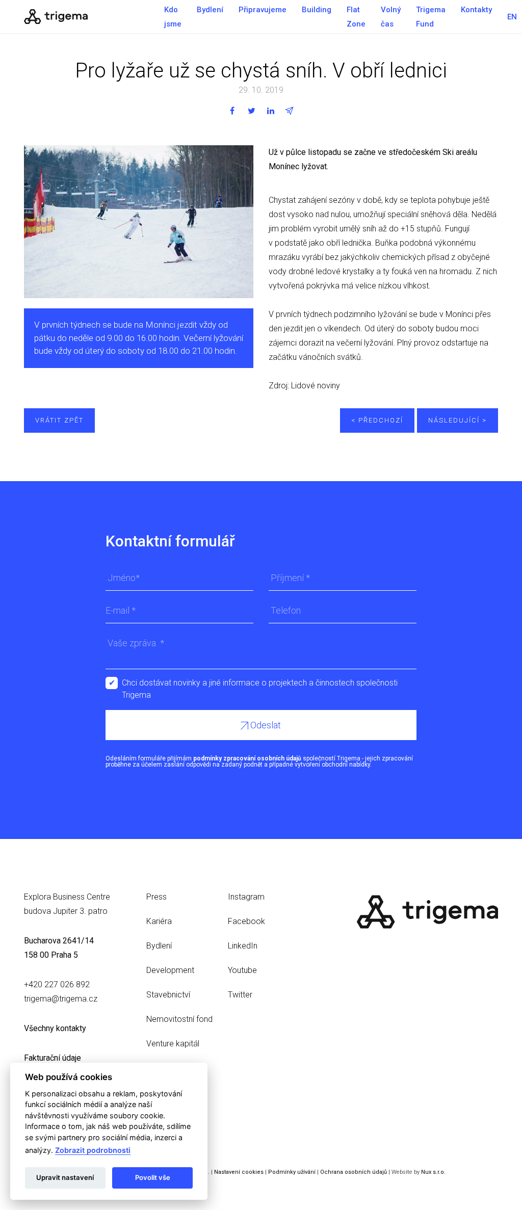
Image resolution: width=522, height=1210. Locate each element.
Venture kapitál (172, 1043)
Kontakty (476, 9)
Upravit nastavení (65, 1177)
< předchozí (377, 420)
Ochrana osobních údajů (353, 1172)
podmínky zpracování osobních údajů (247, 758)
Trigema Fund (431, 17)
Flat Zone (356, 17)
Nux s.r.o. (433, 1172)
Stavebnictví (168, 994)
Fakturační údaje (52, 1058)
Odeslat (264, 725)
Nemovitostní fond (179, 1019)
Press (156, 897)
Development (170, 970)
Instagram (246, 897)
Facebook (246, 921)
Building (316, 9)
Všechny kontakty (55, 1028)
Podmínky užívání (292, 1172)
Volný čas (391, 17)
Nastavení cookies (239, 1172)
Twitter (240, 994)
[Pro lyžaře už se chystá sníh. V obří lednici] (87, 16)
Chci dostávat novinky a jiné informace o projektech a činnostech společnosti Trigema (260, 683)
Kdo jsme (172, 17)
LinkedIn (242, 946)
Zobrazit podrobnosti (92, 1150)
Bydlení (210, 9)
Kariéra (159, 921)
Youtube (242, 970)
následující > (457, 420)
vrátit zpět (59, 420)
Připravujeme (262, 9)
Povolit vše (152, 1177)
